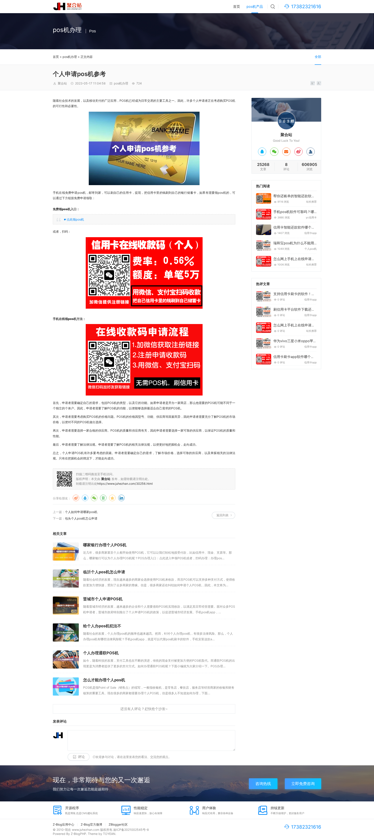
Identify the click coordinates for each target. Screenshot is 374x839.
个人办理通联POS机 (101, 653)
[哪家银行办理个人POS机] (66, 551)
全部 (318, 57)
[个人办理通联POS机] (66, 659)
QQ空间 (112, 498)
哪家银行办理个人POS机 (104, 545)
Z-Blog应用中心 (63, 824)
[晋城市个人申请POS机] (66, 605)
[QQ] (262, 152)
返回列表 (222, 515)
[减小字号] (319, 83)
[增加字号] (312, 83)
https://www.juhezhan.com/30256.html (125, 483)
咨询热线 (263, 783)
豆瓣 (103, 498)
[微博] (298, 152)
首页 (236, 6)
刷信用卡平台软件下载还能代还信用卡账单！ (308, 309)
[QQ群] (310, 152)
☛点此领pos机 (74, 219)
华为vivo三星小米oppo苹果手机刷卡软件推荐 (308, 341)
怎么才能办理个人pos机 (104, 680)
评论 (81, 757)
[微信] (274, 152)
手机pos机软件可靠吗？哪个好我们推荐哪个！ (309, 212)
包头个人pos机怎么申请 (81, 518)
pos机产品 (255, 6)
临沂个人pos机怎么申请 (104, 572)
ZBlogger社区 (118, 824)
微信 (94, 498)
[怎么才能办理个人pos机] (66, 686)
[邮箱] (286, 152)
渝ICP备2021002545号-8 (131, 829)
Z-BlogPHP (78, 834)
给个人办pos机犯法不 (102, 626)
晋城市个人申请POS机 (103, 599)
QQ (85, 498)
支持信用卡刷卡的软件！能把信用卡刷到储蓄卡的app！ (316, 294)
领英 (121, 498)
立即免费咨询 (303, 783)
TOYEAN (109, 834)
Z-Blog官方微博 (91, 824)
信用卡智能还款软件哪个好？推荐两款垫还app (309, 227)
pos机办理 (70, 57)
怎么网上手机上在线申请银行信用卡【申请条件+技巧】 (316, 259)
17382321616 (306, 6)
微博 (76, 498)
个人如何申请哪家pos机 (81, 512)
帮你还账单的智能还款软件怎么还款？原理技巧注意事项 (316, 196)
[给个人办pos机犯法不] (66, 632)
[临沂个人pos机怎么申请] (66, 578)
